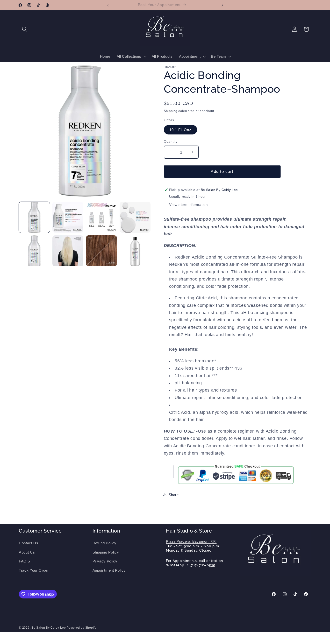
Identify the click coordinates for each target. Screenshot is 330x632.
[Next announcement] (222, 5)
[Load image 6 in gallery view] (67, 250)
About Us (27, 552)
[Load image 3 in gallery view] (101, 217)
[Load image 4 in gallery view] (135, 217)
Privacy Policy (105, 561)
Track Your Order (34, 570)
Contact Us (28, 543)
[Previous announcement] (108, 5)
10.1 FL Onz (180, 130)
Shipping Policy (106, 552)
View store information (188, 205)
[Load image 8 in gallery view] (135, 250)
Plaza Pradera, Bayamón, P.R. (191, 541)
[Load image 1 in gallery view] (34, 217)
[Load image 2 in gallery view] (67, 217)
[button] (24, 29)
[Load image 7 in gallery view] (101, 250)
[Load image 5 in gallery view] (34, 250)
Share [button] (174, 495)
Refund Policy (105, 543)
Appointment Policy (109, 570)
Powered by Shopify (81, 627)
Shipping (170, 111)
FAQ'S (24, 561)
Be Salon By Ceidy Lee (49, 627)
